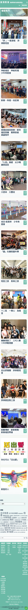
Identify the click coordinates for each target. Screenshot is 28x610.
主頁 (14, 14)
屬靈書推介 (6, 522)
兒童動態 (11, 515)
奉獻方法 (3, 549)
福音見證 (7, 528)
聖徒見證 (18, 528)
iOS (11, 602)
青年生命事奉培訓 (21, 532)
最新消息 (19, 543)
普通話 (14, 547)
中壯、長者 (8, 554)
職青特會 (25, 563)
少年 (8, 547)
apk (18, 602)
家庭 (8, 552)
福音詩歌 (3, 587)
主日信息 (4, 513)
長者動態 (18, 530)
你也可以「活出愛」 (10, 460)
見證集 (3, 584)
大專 (8, 549)
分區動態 (14, 518)
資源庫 (3, 576)
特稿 (11, 526)
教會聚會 (3, 545)
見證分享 (8, 530)
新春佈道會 (25, 574)
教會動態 (18, 522)
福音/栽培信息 (19, 526)
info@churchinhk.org (15, 599)
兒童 (8, 545)
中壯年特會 (25, 570)
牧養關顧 (8, 543)
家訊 (19, 549)
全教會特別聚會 (16, 515)
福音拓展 (14, 543)
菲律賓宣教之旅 (8, 400)
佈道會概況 (20, 513)
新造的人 (5, 489)
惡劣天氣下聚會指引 (14, 604)
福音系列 (2, 528)
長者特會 (25, 572)
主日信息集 (3, 578)
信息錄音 (25, 543)
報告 (12, 520)
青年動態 (10, 532)
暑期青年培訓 (14, 524)
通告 (19, 550)
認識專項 (13, 530)
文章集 (3, 582)
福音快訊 (24, 526)
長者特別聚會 (23, 530)
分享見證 (7, 517)
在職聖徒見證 (5, 520)
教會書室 (3, 550)
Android (15, 602)
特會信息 (5, 526)
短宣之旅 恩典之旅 (10, 281)
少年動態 (23, 520)
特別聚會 (25, 561)
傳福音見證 (6, 515)
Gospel (14, 545)
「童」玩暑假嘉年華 (10, 252)
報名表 (19, 552)
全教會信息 (25, 545)
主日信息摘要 (13, 513)
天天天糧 (3, 591)
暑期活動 (8, 524)
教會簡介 (3, 547)
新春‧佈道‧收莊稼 (10, 100)
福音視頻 (3, 589)
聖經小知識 (23, 528)
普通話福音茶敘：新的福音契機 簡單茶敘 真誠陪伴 (11, 132)
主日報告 (19, 545)
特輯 (14, 526)
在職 (8, 550)
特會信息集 (3, 580)
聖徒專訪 (13, 528)
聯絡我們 (3, 552)
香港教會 (5, 2)
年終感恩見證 (12, 522)
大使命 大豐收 (8, 192)
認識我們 (3, 543)
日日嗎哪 (3, 593)
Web (21, 602)
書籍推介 (3, 586)
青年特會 (16, 532)
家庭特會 (25, 565)
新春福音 (2, 524)
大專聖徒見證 (17, 520)
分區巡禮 (19, 517)
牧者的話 (20, 524)
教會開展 (24, 522)
